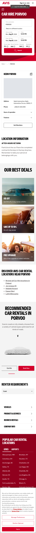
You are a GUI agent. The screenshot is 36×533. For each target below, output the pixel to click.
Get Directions (18, 125)
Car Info (9, 368)
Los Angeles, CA (24, 475)
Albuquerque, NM (8, 455)
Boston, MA (6, 487)
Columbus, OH (7, 459)
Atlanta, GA (6, 471)
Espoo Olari (10, 291)
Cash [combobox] (5, 391)
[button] (18, 88)
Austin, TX (5, 479)
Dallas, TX (5, 467)
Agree (18, 529)
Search (20, 50)
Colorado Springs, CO (26, 487)
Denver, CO (6, 475)
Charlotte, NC (23, 471)
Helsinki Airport (12, 288)
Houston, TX (23, 459)
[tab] (6, 449)
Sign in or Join (25, 3)
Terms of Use (15, 511)
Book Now (26, 368)
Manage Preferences (18, 517)
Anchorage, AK (7, 463)
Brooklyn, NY (23, 455)
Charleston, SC (24, 463)
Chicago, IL (23, 479)
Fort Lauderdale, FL (9, 483)
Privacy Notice (17, 509)
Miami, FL (22, 483)
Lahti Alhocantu (12, 294)
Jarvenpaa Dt (11, 286)
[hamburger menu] (33, 3)
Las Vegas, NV (24, 467)
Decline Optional (18, 523)
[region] (18, 510)
